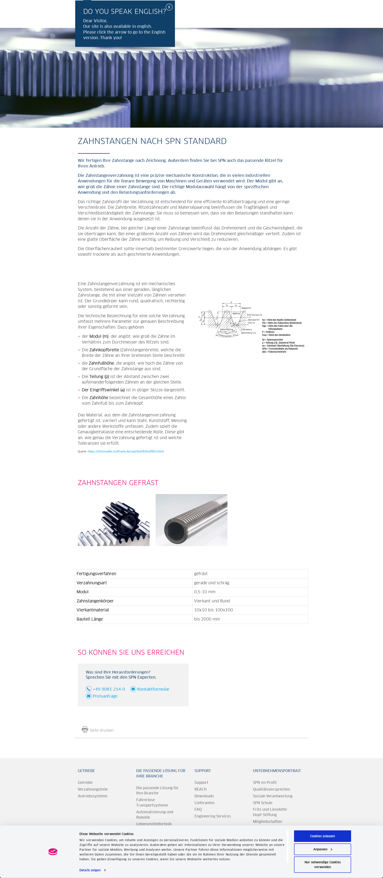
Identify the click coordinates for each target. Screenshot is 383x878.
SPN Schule (262, 803)
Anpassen (320, 849)
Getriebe (86, 771)
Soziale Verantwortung (272, 796)
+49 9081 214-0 (109, 689)
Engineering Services (212, 816)
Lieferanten (204, 803)
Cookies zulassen (322, 836)
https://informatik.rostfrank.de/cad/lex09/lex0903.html (126, 451)
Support (202, 771)
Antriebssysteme (92, 796)
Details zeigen (90, 870)
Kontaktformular (153, 689)
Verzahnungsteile (93, 789)
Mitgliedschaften (267, 821)
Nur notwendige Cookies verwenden (323, 864)
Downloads (204, 796)
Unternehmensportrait (277, 771)
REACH (200, 789)
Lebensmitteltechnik (154, 824)
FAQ (198, 809)
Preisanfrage (105, 696)
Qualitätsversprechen (271, 789)
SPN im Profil (264, 782)
